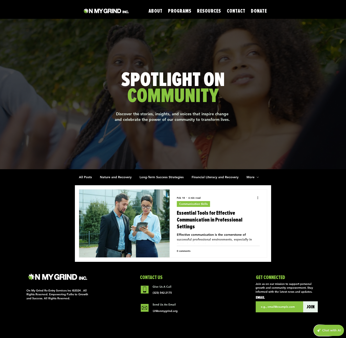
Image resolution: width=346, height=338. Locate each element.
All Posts (85, 177)
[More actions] (259, 197)
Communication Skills (193, 204)
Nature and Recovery (116, 177)
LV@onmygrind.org (165, 311)
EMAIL (260, 297)
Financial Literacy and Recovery (215, 177)
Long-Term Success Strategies (162, 177)
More (250, 177)
